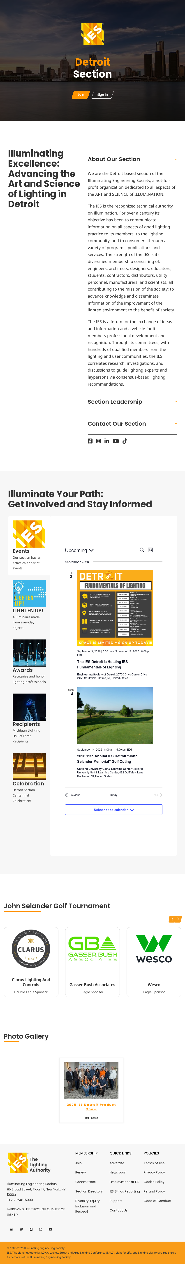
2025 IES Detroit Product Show (91, 1107)
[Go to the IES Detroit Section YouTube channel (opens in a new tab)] (116, 441)
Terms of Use (154, 1163)
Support (116, 1201)
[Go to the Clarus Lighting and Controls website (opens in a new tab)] (31, 949)
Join (78, 1163)
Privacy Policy (154, 1172)
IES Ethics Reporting (125, 1191)
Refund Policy (154, 1191)
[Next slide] (178, 919)
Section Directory (89, 1191)
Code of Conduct (157, 1201)
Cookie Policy (154, 1182)
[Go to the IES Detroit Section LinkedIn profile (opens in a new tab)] (106, 441)
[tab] (29, 545)
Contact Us (118, 1210)
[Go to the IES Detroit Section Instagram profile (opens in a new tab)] (98, 441)
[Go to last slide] (172, 919)
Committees (85, 1182)
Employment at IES (124, 1182)
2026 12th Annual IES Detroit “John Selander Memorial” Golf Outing (107, 758)
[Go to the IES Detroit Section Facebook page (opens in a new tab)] (90, 441)
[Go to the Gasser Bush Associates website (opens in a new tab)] (93, 949)
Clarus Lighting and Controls (31, 982)
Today (113, 795)
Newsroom (118, 1172)
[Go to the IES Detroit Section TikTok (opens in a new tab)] (125, 441)
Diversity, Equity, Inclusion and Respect (87, 1206)
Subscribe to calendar (111, 809)
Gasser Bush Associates (92, 984)
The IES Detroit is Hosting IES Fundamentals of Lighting (102, 664)
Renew (80, 1172)
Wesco (154, 984)
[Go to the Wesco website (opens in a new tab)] (154, 949)
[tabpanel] (113, 686)
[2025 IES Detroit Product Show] (91, 1080)
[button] (132, 159)
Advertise (117, 1163)
